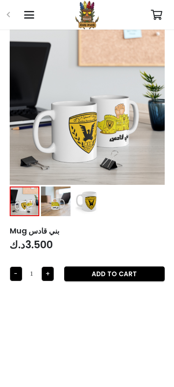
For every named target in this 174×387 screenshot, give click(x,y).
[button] (29, 15)
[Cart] (156, 15)
